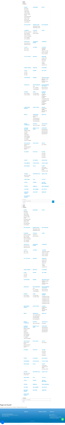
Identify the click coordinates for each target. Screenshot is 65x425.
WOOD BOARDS (26, 22)
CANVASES (35, 30)
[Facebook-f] (53, 201)
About (24, 206)
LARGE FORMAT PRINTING (27, 108)
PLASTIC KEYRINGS (27, 94)
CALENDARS (26, 30)
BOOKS (43, 7)
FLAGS (34, 86)
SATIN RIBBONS (27, 163)
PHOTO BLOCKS (27, 143)
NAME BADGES (35, 114)
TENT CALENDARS (27, 37)
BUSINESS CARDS (36, 24)
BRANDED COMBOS (27, 130)
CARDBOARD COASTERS (44, 49)
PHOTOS (43, 143)
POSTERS (43, 151)
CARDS (43, 30)
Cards (39, 414)
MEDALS (25, 114)
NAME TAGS (44, 114)
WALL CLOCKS (26, 50)
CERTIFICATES (26, 41)
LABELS (34, 91)
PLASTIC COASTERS (45, 52)
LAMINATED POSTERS (44, 92)
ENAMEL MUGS (44, 59)
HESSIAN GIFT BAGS (45, 77)
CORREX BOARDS (27, 12)
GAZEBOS (25, 133)
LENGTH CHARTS (36, 107)
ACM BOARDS (26, 10)
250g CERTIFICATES (27, 44)
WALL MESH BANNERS (26, 193)
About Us (25, 414)
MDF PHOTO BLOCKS (27, 146)
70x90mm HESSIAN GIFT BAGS (45, 82)
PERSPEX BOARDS (27, 17)
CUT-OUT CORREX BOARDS (27, 15)
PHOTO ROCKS (36, 143)
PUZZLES (25, 160)
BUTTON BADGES (45, 24)
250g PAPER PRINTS (45, 132)
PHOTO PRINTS (44, 144)
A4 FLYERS (25, 72)
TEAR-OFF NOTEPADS (36, 125)
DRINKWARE (44, 56)
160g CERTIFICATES (27, 43)
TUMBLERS (43, 63)
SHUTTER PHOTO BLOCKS (27, 149)
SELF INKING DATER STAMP (44, 169)
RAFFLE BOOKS (44, 160)
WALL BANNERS (36, 189)
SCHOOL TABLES (45, 163)
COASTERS (44, 47)
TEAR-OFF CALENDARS (27, 36)
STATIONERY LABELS (36, 94)
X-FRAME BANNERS (36, 89)
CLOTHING (35, 47)
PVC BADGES (35, 160)
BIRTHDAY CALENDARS (27, 234)
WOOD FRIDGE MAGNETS (27, 196)
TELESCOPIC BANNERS (27, 140)
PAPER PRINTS (44, 128)
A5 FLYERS (25, 73)
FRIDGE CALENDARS (27, 34)
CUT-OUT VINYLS (27, 56)
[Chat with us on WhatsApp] (62, 419)
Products (24, 207)
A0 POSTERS (44, 153)
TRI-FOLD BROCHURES (44, 183)
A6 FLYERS (25, 74)
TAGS (34, 179)
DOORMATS (26, 132)
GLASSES (43, 62)
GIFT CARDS (44, 70)
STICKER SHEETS (26, 176)
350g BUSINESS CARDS (36, 27)
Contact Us (25, 417)
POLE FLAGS (35, 151)
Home (24, 205)
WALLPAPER (35, 192)
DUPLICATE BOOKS (45, 87)
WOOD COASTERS (45, 53)
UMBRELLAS (35, 186)
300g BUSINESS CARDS (36, 26)
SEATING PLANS (26, 19)
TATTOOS (43, 179)
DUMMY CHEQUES (27, 67)
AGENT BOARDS (26, 11)
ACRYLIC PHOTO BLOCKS (27, 145)
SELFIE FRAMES (27, 166)
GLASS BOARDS (27, 77)
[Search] (24, 203)
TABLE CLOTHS (44, 173)
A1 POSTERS (43, 154)
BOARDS (25, 7)
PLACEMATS (26, 151)
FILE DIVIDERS (44, 67)
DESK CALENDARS (27, 33)
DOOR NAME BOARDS (27, 16)
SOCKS (34, 166)
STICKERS (26, 173)
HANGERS (34, 77)
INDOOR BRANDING (36, 84)
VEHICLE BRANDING (45, 186)
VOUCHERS (26, 189)
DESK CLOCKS (26, 48)
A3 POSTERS (44, 157)
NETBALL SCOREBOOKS (27, 124)
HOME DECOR (26, 84)
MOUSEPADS (44, 125)
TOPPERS (34, 182)
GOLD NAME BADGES (36, 118)
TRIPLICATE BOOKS (45, 88)
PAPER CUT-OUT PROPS (36, 129)
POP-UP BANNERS (27, 137)
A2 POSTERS (44, 156)
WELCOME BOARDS (27, 20)
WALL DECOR (44, 189)
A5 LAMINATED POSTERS (44, 102)
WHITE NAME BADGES (36, 121)
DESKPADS (35, 56)
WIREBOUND (44, 192)
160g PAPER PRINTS (45, 129)
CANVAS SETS (35, 234)
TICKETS (25, 182)
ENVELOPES (35, 67)
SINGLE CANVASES (36, 33)
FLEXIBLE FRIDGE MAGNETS (44, 109)
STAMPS (43, 166)
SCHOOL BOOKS (36, 163)
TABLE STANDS (27, 179)
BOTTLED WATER (27, 24)
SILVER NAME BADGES (36, 119)
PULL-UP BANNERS (35, 87)
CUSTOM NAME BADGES (35, 116)
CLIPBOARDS (44, 41)
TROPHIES (26, 186)
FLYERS (25, 70)
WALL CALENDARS (27, 38)
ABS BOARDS (26, 8)
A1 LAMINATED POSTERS (44, 95)
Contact (24, 398)
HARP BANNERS (26, 134)
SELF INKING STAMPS (45, 171)
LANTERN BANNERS (27, 136)
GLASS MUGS (44, 60)
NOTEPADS (35, 123)
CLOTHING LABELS (36, 93)
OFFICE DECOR (44, 123)
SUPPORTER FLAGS (36, 173)
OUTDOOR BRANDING (26, 129)
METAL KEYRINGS (26, 93)
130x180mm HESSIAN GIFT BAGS (45, 79)
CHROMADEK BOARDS (35, 42)
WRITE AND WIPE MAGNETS (44, 111)
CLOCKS (25, 47)
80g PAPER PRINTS (44, 133)
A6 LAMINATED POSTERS (44, 104)
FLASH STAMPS (44, 167)
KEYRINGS (26, 91)
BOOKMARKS (35, 7)
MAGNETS (43, 107)
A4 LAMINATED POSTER (45, 100)
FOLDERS (34, 70)
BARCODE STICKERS (27, 175)
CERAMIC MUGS (44, 58)
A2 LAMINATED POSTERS (44, 97)
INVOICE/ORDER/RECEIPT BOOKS (45, 85)
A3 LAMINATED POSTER (45, 98)
